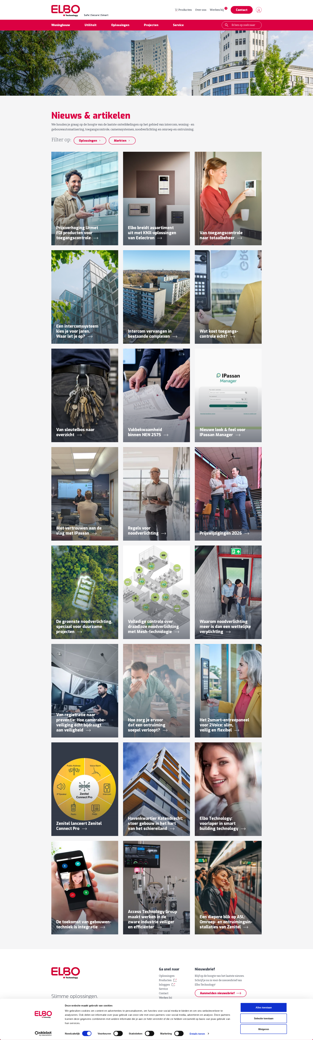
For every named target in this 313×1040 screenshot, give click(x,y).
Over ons (200, 9)
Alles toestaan (264, 1007)
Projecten (151, 25)
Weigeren (263, 1029)
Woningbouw (60, 25)
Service (178, 25)
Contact (241, 10)
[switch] (118, 1033)
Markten (120, 141)
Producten (185, 9)
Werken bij (217, 9)
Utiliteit (91, 25)
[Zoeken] (226, 25)
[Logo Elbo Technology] (102, 973)
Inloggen (164, 984)
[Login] (259, 10)
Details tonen (197, 1033)
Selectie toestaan (263, 1018)
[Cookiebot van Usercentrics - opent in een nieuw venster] (43, 1033)
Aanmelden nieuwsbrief (217, 993)
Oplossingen (120, 25)
